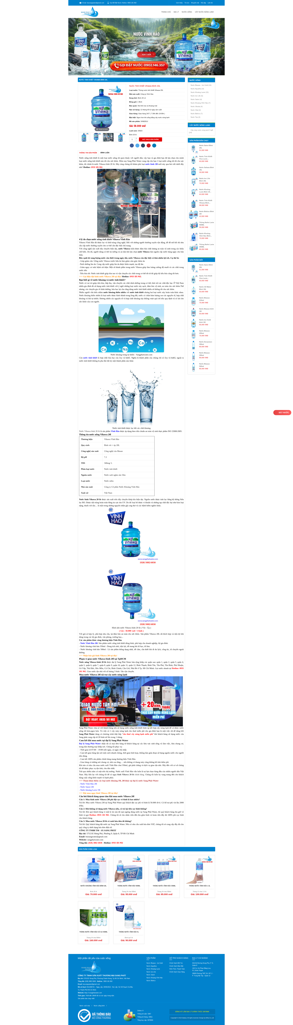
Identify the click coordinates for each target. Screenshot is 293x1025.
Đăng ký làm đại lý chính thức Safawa (192, 1012)
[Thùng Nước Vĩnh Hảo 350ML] (164, 869)
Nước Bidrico (197, 113)
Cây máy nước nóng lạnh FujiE (201, 131)
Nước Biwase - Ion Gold (201, 85)
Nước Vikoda (197, 106)
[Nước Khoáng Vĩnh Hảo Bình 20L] (93, 869)
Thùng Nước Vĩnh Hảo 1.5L (199, 886)
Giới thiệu (179, 3)
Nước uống (187, 12)
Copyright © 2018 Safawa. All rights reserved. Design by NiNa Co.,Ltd (192, 1018)
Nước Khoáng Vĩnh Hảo (200, 103)
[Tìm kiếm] (172, 3)
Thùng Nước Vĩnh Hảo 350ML (164, 886)
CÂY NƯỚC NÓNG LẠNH (204, 12)
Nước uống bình (99, 1006)
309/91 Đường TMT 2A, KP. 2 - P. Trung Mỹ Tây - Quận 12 (202, 975)
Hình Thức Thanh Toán (177, 969)
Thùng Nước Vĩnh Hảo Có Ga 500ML (93, 932)
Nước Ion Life (197, 96)
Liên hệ (210, 3)
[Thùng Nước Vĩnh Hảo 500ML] (129, 869)
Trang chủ (166, 12)
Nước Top (195, 117)
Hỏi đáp (203, 3)
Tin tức (186, 3)
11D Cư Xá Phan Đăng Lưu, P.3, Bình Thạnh (201, 969)
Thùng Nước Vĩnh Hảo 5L (129, 932)
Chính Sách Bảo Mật (176, 966)
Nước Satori (196, 99)
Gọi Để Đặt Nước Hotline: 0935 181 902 (123, 3)
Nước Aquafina (197, 89)
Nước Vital (196, 110)
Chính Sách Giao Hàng (177, 972)
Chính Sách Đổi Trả (175, 963)
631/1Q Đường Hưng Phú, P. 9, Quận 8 (202, 964)
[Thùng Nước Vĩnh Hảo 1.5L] (199, 869)
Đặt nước (283, 413)
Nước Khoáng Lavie (200, 92)
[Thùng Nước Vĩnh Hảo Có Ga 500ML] (93, 915)
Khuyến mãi (195, 3)
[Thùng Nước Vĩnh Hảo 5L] (129, 915)
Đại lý (176, 12)
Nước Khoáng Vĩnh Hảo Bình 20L (93, 886)
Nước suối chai (85, 1006)
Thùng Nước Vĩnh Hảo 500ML (128, 886)
